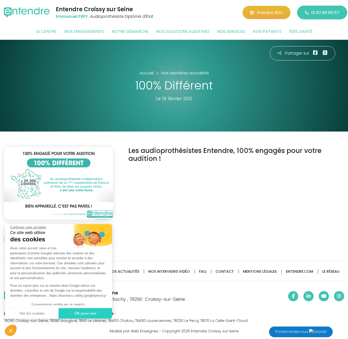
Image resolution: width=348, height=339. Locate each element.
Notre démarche (130, 31)
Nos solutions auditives (182, 31)
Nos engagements (84, 31)
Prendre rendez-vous (292, 332)
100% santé (300, 31)
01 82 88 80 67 (325, 13)
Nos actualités (124, 271)
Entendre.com (299, 271)
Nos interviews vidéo (169, 271)
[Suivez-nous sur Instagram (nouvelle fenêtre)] (339, 296)
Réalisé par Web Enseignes (134, 331)
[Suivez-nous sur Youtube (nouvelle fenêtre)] (324, 296)
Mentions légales (260, 271)
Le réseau (331, 271)
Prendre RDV (270, 13)
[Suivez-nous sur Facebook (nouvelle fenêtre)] (293, 296)
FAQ (202, 271)
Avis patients (267, 31)
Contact (225, 271)
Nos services (231, 31)
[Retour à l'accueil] (27, 12)
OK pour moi (85, 313)
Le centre (46, 31)
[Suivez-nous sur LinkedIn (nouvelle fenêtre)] (308, 296)
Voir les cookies (31, 313)
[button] (11, 330)
